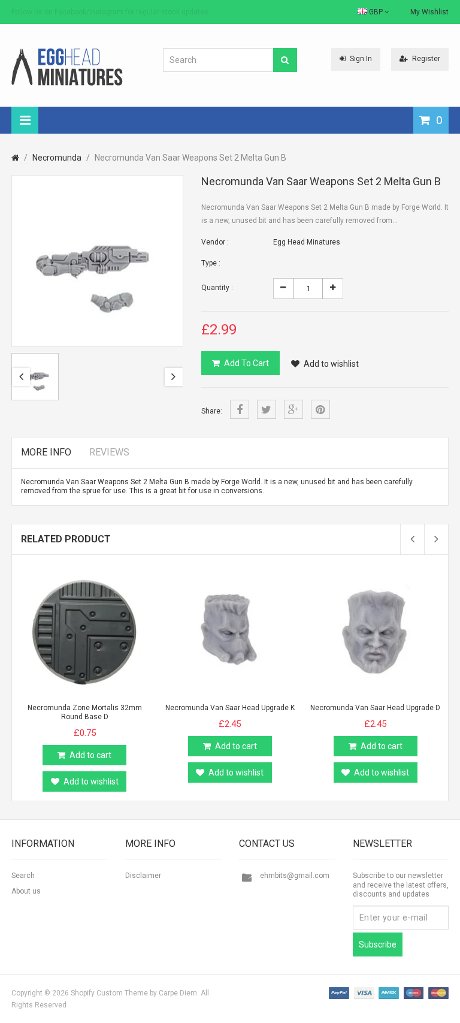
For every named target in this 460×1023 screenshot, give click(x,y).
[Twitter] (266, 409)
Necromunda (56, 157)
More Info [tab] (46, 452)
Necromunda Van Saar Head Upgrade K (230, 708)
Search (23, 875)
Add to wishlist (331, 364)
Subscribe (378, 944)
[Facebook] (239, 409)
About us (26, 891)
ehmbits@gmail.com (294, 875)
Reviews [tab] (109, 452)
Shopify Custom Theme (109, 993)
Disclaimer (143, 875)
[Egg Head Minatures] (67, 66)
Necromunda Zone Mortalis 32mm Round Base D (85, 712)
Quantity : (217, 287)
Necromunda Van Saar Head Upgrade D (375, 708)
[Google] (293, 409)
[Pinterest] (320, 409)
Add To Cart (246, 363)
